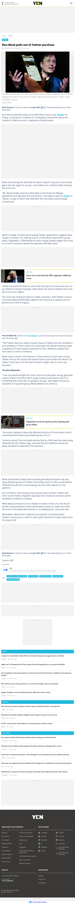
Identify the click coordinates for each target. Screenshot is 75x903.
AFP (19, 48)
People (3, 678)
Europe (4, 749)
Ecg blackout (57, 576)
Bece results (33, 576)
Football (4, 659)
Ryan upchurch (45, 576)
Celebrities (5, 740)
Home (4, 36)
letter (67, 195)
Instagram (33, 335)
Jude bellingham (13, 579)
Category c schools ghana (16, 576)
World (10, 36)
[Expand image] (72, 53)
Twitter (60, 114)
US (2, 766)
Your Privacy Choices (39, 902)
